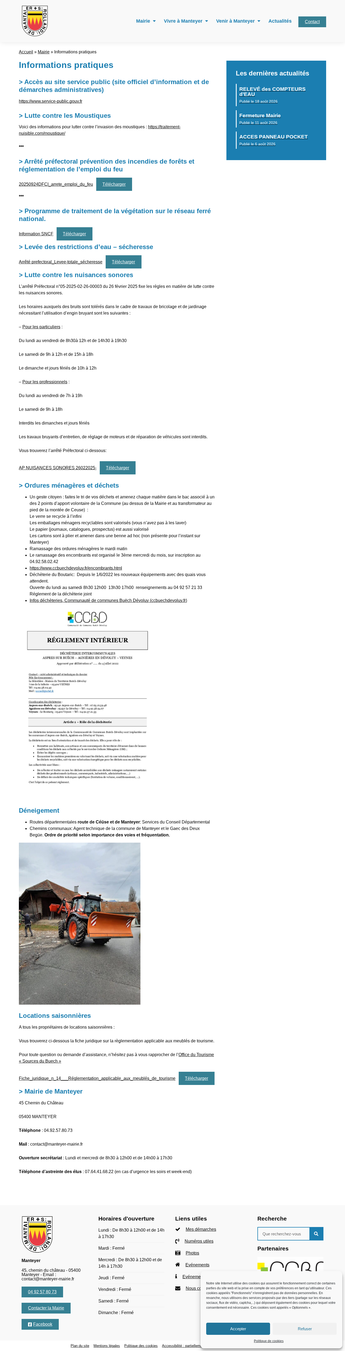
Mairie (143, 21)
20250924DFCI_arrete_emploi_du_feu (56, 184)
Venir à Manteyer (235, 21)
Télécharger (114, 184)
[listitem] (211, 1229)
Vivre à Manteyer (183, 21)
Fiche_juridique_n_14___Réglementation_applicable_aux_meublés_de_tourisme (97, 1078)
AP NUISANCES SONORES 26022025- (57, 468)
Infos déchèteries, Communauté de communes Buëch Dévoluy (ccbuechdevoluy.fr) (108, 600)
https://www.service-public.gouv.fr (50, 101)
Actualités (280, 21)
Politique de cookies (269, 1341)
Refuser (305, 1328)
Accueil (26, 52)
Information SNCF (36, 234)
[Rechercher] (316, 1234)
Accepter (238, 1328)
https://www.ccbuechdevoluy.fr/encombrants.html (76, 568)
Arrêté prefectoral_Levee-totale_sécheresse (60, 262)
